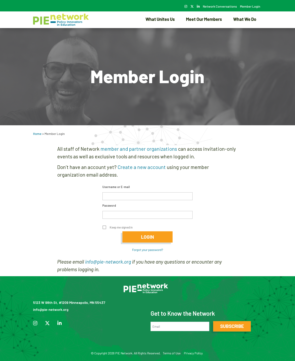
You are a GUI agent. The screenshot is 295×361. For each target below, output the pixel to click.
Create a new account (142, 167)
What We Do (244, 19)
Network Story (160, 32)
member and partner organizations (139, 149)
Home (37, 134)
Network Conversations (220, 6)
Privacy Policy (193, 353)
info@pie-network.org (108, 262)
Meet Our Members (204, 19)
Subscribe (232, 326)
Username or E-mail (116, 187)
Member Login (250, 6)
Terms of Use (172, 353)
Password (109, 205)
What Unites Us (160, 19)
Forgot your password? (147, 250)
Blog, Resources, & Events (245, 32)
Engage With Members (204, 32)
